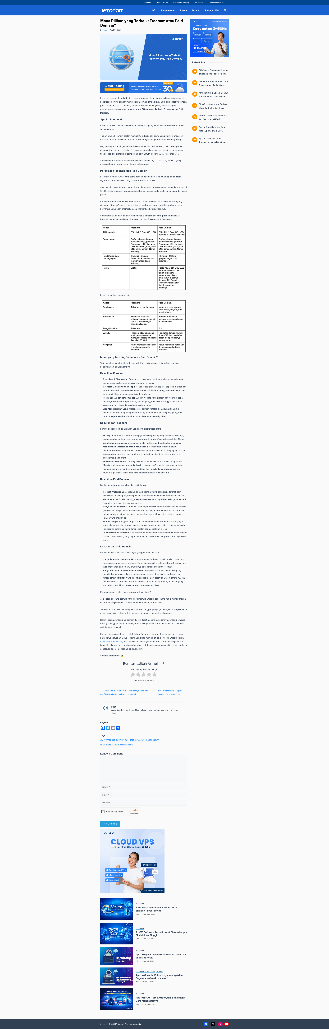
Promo (183, 10)
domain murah (122, 740)
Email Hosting (199, 3)
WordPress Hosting (181, 3)
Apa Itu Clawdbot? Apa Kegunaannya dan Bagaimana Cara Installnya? (213, 142)
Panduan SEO (212, 10)
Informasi (140, 904)
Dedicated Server (217, 3)
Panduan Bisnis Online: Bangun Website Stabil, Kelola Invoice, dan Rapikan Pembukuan (213, 96)
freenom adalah (137, 740)
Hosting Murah (162, 3)
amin (137, 914)
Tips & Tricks (149, 971)
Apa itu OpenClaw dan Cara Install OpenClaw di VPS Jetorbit (212, 131)
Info (154, 10)
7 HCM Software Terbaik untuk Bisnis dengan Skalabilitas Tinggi (213, 85)
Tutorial (196, 10)
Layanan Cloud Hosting (111, 641)
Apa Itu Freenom (107, 740)
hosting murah (153, 740)
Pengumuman (168, 10)
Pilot (105, 30)
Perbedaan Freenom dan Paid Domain (116, 744)
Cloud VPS (147, 3)
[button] (225, 10)
